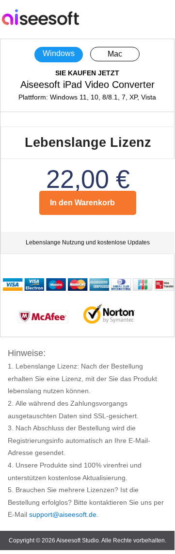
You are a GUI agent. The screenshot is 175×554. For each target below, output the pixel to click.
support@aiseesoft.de (62, 514)
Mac (115, 54)
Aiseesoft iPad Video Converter (87, 84)
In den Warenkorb (82, 203)
